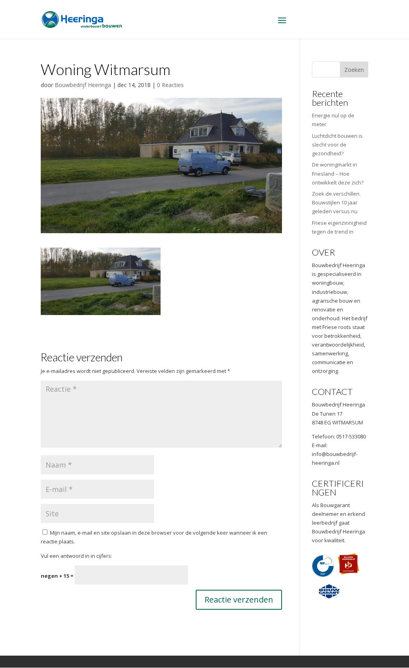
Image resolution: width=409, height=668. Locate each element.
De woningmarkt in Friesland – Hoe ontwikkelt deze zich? (337, 173)
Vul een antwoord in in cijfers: (76, 555)
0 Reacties (170, 85)
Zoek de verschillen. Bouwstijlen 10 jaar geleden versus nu (336, 202)
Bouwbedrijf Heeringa (83, 85)
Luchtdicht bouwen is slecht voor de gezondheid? (337, 144)
